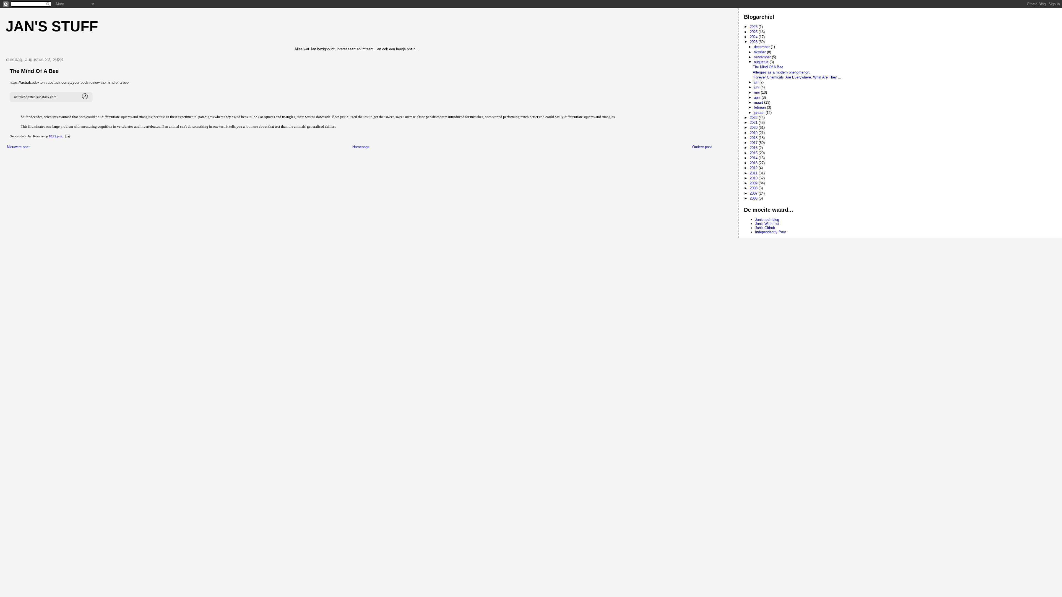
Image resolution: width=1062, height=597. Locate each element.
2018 (754, 138)
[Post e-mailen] (67, 136)
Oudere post (702, 147)
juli (756, 82)
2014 (754, 158)
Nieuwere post (18, 147)
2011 (754, 173)
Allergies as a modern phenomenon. (781, 72)
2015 (754, 153)
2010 (754, 178)
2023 (754, 42)
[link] (51, 97)
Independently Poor (770, 232)
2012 (754, 168)
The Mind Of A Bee (768, 67)
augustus (762, 62)
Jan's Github (765, 228)
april (758, 97)
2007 (754, 193)
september (763, 57)
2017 (754, 143)
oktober (760, 52)
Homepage (360, 147)
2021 (754, 123)
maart (759, 102)
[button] (51, 97)
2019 (754, 133)
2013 (754, 163)
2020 (754, 127)
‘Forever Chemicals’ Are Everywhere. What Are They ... (797, 77)
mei (757, 92)
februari (760, 107)
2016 (754, 148)
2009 (754, 183)
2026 (754, 27)
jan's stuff (52, 26)
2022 (754, 118)
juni (757, 87)
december (762, 47)
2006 (754, 198)
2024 (754, 37)
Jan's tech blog (767, 220)
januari (760, 113)
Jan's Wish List (767, 224)
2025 (754, 32)
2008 (754, 188)
